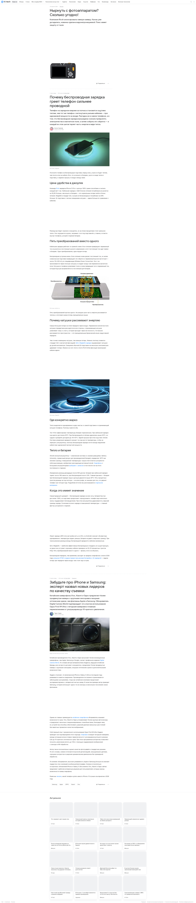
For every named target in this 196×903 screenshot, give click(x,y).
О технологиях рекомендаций (171, 901)
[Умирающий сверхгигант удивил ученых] (134, 813)
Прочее (61, 6)
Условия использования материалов (155, 901)
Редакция (143, 901)
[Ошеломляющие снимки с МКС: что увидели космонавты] (134, 887)
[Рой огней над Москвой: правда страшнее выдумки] (61, 887)
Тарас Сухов (57, 613)
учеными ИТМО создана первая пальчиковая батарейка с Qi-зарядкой (77, 558)
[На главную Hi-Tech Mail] (6, 2)
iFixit (57, 188)
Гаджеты (74, 578)
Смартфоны (98, 463)
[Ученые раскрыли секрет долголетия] (85, 862)
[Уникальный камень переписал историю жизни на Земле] (85, 813)
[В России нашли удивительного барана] (85, 838)
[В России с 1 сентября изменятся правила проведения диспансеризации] (85, 887)
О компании (7, 901)
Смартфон (84, 734)
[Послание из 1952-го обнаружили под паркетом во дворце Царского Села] (134, 838)
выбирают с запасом (76, 465)
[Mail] (2, 2)
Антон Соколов (58, 128)
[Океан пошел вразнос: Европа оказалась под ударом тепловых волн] (61, 862)
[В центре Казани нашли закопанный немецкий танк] (134, 862)
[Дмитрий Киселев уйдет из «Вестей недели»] (110, 862)
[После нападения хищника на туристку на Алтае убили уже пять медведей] (61, 838)
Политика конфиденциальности (186, 901)
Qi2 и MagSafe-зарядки (84, 343)
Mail (2, 901)
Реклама (13, 901)
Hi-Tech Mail (66, 93)
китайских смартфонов (80, 717)
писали (59, 776)
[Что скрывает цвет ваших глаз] (61, 813)
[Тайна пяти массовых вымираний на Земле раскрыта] (110, 813)
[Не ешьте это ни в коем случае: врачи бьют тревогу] (110, 838)
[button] (63, 70)
